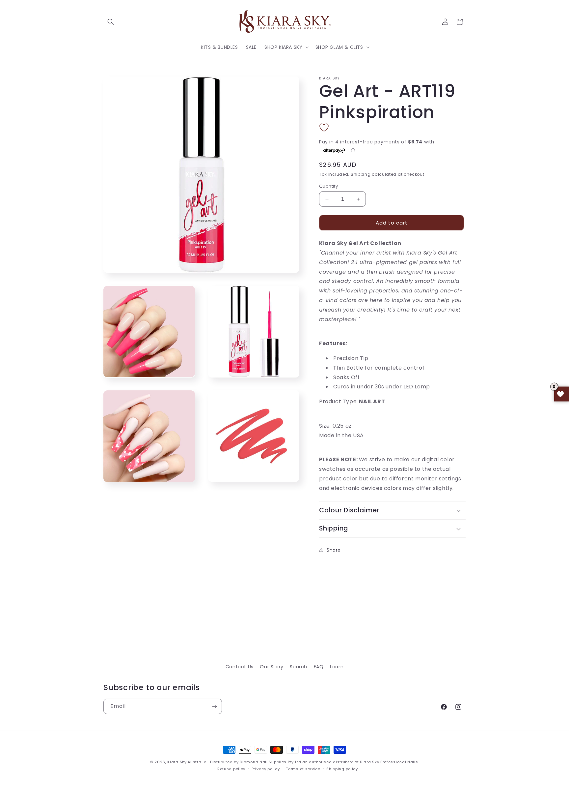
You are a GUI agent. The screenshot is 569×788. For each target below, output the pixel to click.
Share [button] (334, 550)
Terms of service (303, 769)
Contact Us (240, 666)
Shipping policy (342, 769)
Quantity (328, 186)
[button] (110, 22)
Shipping (361, 174)
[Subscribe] (214, 706)
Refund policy (231, 769)
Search (298, 666)
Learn (336, 666)
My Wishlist (561, 394)
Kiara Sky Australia (186, 762)
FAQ (319, 666)
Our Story (271, 666)
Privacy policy (266, 769)
